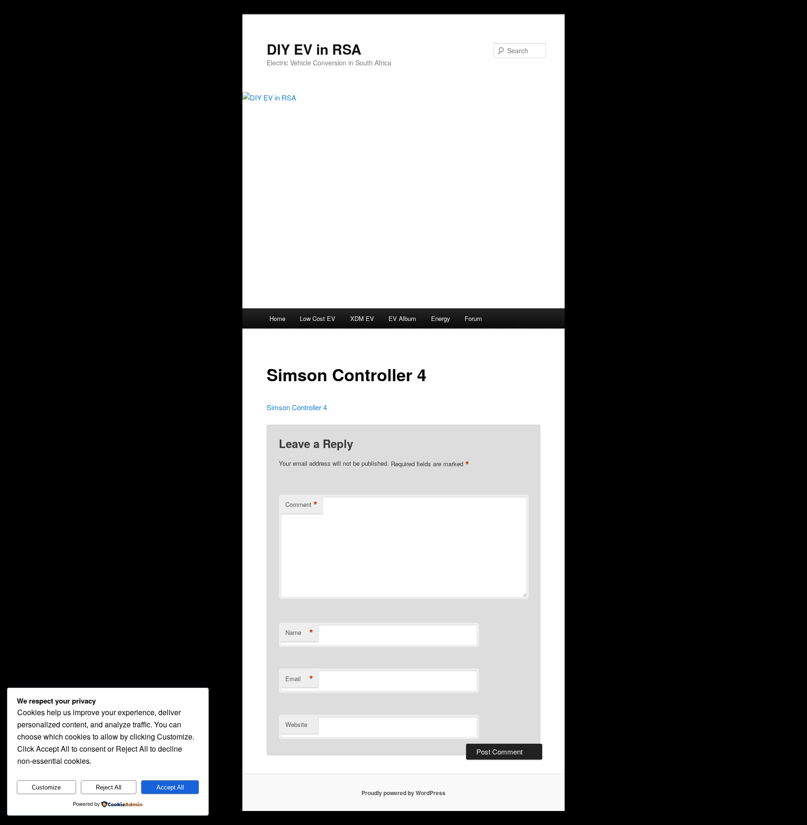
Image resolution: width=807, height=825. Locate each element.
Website (296, 724)
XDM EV (362, 318)
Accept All (170, 787)
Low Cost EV (317, 318)
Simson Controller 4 (297, 407)
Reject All (108, 787)
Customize (46, 787)
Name (299, 632)
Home (277, 318)
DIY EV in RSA (314, 49)
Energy (440, 318)
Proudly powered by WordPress (403, 793)
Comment (301, 504)
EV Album (402, 318)
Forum (473, 318)
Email (299, 678)
